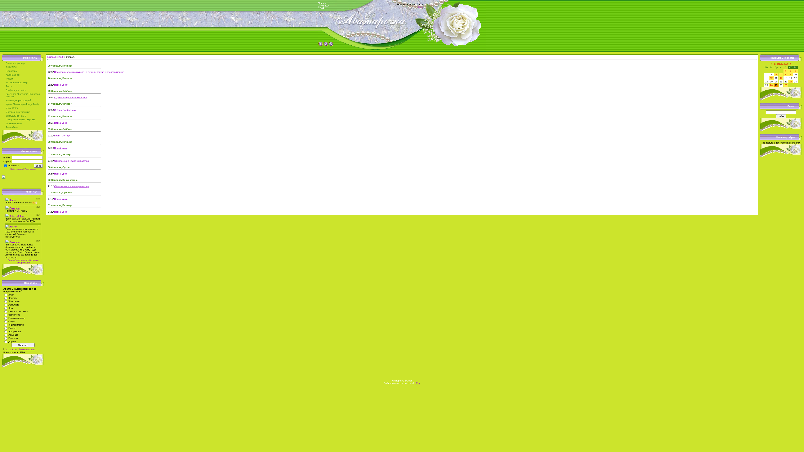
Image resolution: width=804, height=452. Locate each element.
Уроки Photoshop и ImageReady (22, 104)
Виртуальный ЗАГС (16, 115)
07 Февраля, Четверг (60, 154)
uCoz (417, 383)
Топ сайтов (12, 127)
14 (781, 78)
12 (771, 78)
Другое (12, 341)
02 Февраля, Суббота (60, 192)
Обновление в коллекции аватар (71, 161)
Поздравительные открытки (20, 119)
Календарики (12, 74)
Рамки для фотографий (18, 100)
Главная (51, 57)
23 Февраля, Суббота (60, 91)
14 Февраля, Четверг (60, 104)
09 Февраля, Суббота (60, 129)
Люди (11, 294)
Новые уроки (61, 84)
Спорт (11, 321)
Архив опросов (27, 349)
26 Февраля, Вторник (60, 78)
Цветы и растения (18, 311)
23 (790, 81)
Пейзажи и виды (17, 318)
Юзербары (11, 71)
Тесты (9, 86)
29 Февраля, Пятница (60, 65)
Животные (13, 301)
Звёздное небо (14, 123)
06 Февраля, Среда (59, 167)
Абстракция (14, 331)
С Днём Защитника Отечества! (70, 97)
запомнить (13, 165)
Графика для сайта (16, 90)
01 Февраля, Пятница (60, 205)
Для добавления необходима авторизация (23, 261)
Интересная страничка (18, 112)
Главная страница (15, 63)
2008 (60, 57)
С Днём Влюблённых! (65, 110)
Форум (9, 78)
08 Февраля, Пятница (60, 142)
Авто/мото (13, 304)
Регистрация (30, 169)
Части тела (14, 314)
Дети (10, 308)
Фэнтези (12, 298)
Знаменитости (16, 325)
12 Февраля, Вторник (60, 116)
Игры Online (12, 108)
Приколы (13, 338)
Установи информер (16, 82)
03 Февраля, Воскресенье (62, 180)
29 (786, 85)
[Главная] (320, 45)
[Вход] (331, 45)
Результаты (11, 349)
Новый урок (60, 123)
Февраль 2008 (781, 64)
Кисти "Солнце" (62, 135)
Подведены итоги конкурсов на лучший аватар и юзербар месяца (89, 72)
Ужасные (13, 335)
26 (771, 85)
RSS (420, 7)
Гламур (12, 328)
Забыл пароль (16, 169)
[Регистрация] (325, 45)
